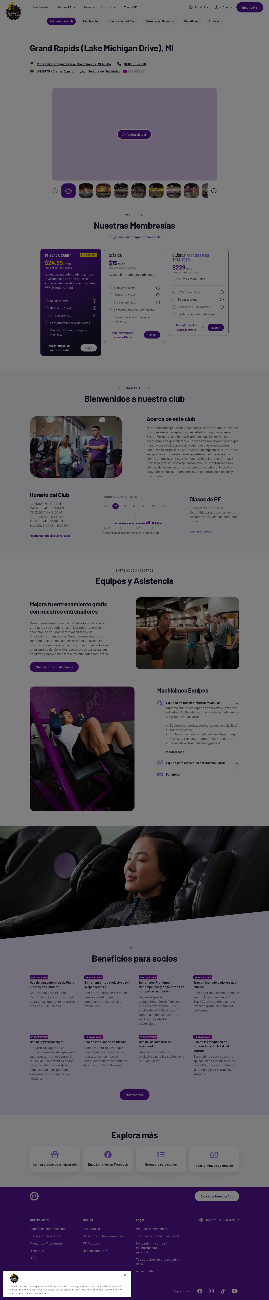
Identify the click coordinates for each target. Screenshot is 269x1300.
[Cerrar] (125, 1275)
